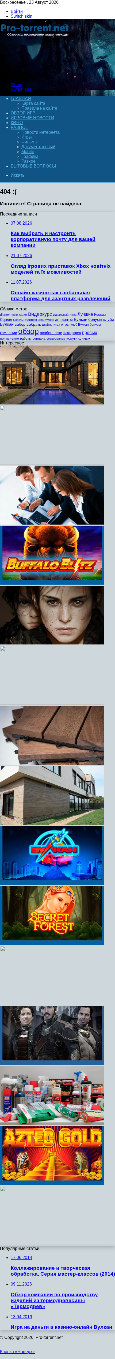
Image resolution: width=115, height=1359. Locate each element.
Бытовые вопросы (33, 166)
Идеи (73, 314)
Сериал (6, 320)
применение (9, 338)
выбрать (33, 324)
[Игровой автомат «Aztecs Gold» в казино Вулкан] (52, 1183)
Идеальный (60, 314)
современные (56, 338)
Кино (17, 122)
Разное (19, 127)
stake (23, 315)
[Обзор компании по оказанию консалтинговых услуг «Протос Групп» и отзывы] (52, 523)
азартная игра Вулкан (39, 319)
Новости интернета (40, 132)
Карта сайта (33, 103)
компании (8, 333)
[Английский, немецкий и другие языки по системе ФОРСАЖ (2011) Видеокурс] (52, 1243)
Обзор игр (23, 113)
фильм (84, 338)
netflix (14, 314)
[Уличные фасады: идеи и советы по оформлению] (52, 823)
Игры (26, 137)
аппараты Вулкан (71, 319)
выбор (19, 324)
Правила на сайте (39, 108)
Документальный (38, 146)
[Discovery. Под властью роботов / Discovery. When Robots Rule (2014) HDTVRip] (52, 463)
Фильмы (29, 142)
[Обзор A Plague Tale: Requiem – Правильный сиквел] (52, 643)
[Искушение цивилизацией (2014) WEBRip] (45, 1003)
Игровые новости (32, 118)
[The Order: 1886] (52, 1063)
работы (26, 338)
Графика (30, 156)
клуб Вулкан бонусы (86, 324)
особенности (51, 333)
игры (65, 324)
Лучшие (85, 314)
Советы (18, 319)
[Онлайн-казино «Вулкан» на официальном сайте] (52, 883)
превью (89, 332)
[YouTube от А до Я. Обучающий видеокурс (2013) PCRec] (52, 703)
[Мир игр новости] (35, 75)
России (100, 315)
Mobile (27, 151)
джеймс (47, 324)
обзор (28, 331)
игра (56, 324)
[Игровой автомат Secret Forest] (52, 943)
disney (5, 315)
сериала (39, 338)
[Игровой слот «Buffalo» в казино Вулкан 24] (52, 583)
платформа (72, 333)
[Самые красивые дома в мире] (52, 403)
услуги (71, 338)
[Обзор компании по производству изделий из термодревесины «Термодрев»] (52, 763)
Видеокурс (40, 314)
